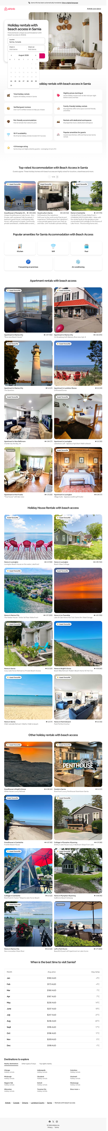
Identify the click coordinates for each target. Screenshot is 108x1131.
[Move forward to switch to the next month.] (35, 55)
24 (11, 81)
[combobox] (26, 42)
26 (19, 81)
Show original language (70, 3)
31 (11, 85)
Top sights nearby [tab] (45, 1064)
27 (23, 81)
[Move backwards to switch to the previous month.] (11, 55)
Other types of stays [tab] (29, 1064)
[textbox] (17, 49)
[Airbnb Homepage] (9, 8)
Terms (57, 1127)
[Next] (57, 177)
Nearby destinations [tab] (11, 1064)
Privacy (50, 1127)
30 (36, 81)
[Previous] (49, 177)
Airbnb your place (94, 9)
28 (27, 81)
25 (15, 81)
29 (32, 81)
